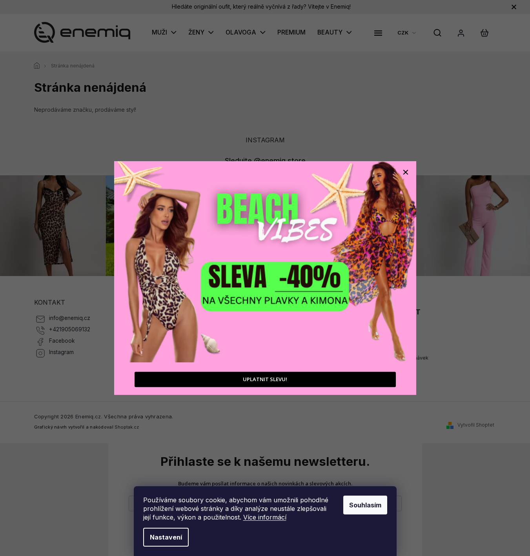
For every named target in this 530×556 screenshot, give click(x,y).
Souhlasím (365, 505)
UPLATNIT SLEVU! (265, 379)
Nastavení (166, 537)
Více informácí (264, 517)
